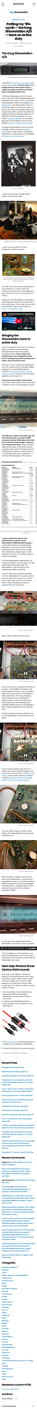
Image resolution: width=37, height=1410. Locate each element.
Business (5, 1270)
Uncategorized (7, 1369)
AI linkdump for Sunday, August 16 (15, 1110)
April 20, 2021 (26, 43)
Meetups (5, 1321)
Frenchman (6, 1187)
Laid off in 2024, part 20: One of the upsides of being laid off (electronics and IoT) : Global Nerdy (18, 1221)
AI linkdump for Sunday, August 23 (15, 1071)
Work (4, 1379)
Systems (5, 1355)
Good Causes (7, 1305)
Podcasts (5, 1334)
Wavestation (23, 1053)
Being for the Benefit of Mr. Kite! (20, 123)
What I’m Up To (7, 1377)
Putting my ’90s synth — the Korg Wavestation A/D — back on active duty (18, 31)
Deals (4, 1283)
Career (4, 1273)
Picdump (5, 1329)
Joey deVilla (14, 43)
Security (5, 1350)
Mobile (4, 1323)
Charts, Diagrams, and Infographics (15, 1275)
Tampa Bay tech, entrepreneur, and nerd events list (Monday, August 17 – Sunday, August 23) (17, 1134)
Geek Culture (7, 1302)
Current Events (7, 1281)
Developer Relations (9, 1289)
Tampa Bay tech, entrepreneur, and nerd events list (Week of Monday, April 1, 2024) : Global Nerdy (18, 1198)
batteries (7, 1053)
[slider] (33, 948)
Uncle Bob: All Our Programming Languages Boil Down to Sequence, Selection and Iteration (16, 1189)
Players (5, 1331)
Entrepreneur (7, 1294)
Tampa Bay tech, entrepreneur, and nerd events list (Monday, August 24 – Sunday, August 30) (17, 1082)
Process (5, 1342)
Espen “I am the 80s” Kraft (12, 309)
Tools (4, 1363)
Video (4, 1374)
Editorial (5, 1291)
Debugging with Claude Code (13, 1067)
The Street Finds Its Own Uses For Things (17, 1361)
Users (4, 1371)
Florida (4, 1297)
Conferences (7, 1278)
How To (4, 1310)
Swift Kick (5, 1353)
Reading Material (8, 1347)
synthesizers (15, 1053)
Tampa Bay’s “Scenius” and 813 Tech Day (17, 1152)
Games (4, 1299)
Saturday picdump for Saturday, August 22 (18, 1076)
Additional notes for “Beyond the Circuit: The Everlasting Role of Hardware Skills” (17, 1237)
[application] (18, 948)
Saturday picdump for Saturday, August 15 (18, 1114)
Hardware (16, 19)
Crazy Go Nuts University (13, 136)
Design (4, 1286)
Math (4, 1318)
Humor (4, 1313)
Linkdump (5, 1315)
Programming (7, 1345)
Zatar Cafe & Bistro (9, 1255)
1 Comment (19, 46)
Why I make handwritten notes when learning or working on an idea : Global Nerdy (16, 1171)
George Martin (14, 118)
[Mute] (30, 948)
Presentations (7, 1337)
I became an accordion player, (23, 83)
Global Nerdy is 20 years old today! (15, 1106)
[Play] (2, 948)
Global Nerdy (18, 4)
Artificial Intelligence (10, 1267)
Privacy (5, 1339)
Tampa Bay (6, 1358)
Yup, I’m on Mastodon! (10, 1389)
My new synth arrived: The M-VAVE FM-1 (17, 1095)
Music (23, 19)
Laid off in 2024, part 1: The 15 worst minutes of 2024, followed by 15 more (18, 1212)
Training (5, 1366)
